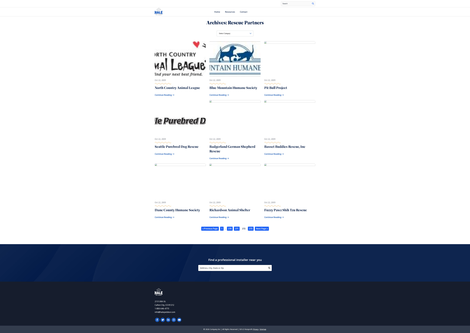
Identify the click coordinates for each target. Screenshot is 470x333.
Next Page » (262, 228)
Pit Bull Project (275, 88)
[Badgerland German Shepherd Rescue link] (234, 117)
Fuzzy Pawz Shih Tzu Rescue (285, 210)
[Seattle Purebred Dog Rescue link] (180, 117)
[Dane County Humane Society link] (180, 181)
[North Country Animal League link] (180, 58)
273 (250, 228)
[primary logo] (159, 15)
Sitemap (263, 329)
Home (217, 12)
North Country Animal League (177, 88)
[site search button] (313, 3)
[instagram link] (174, 320)
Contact (243, 12)
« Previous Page (210, 228)
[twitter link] (163, 320)
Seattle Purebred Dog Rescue (177, 147)
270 (229, 228)
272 (243, 228)
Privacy (256, 329)
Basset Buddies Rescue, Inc (284, 147)
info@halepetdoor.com (165, 312)
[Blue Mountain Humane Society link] (234, 58)
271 (236, 228)
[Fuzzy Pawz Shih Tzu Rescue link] (289, 181)
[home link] (159, 294)
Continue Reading (163, 95)
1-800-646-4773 (162, 308)
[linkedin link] (168, 320)
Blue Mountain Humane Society (233, 88)
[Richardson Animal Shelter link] (234, 181)
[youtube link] (179, 320)
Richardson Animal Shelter (229, 210)
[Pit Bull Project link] (289, 58)
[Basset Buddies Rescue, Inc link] (289, 117)
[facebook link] (157, 320)
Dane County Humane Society (177, 210)
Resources (230, 12)
